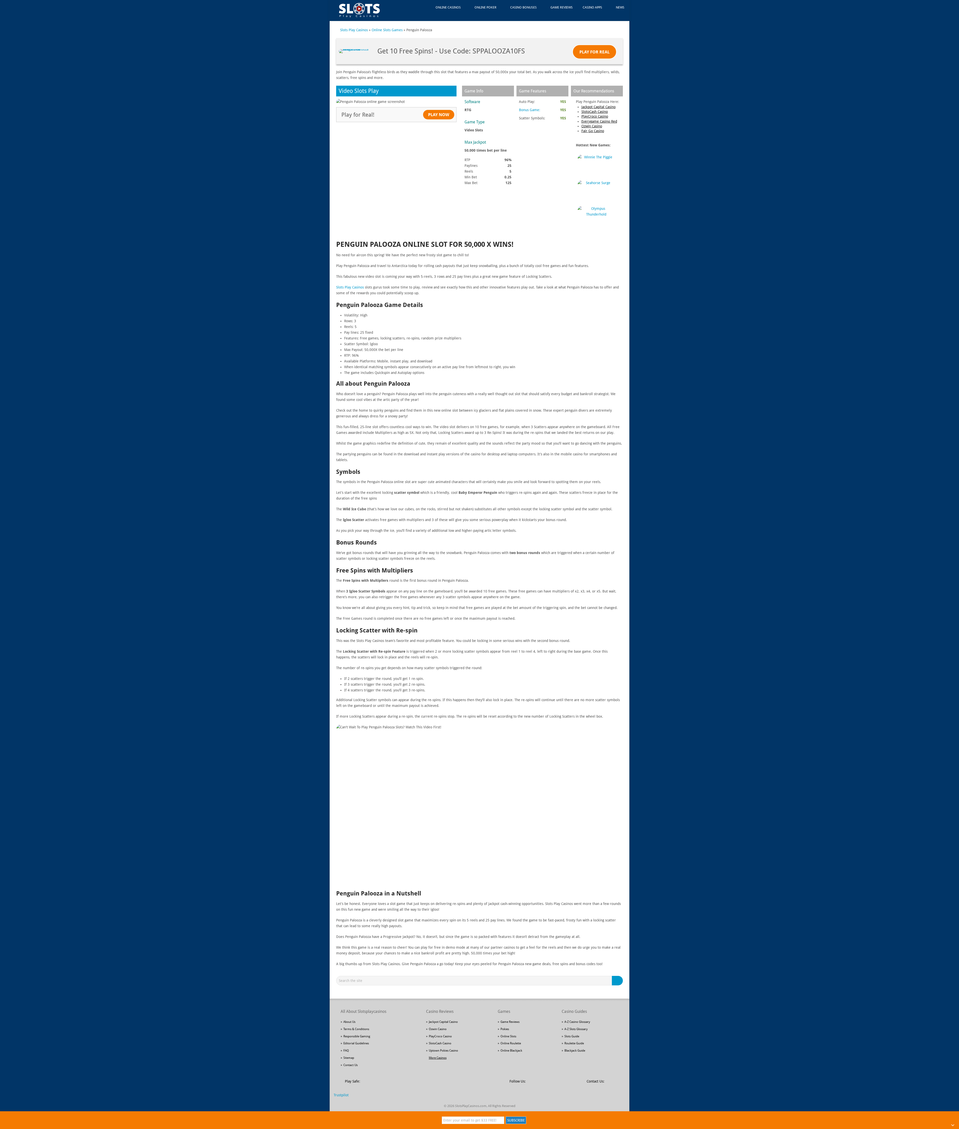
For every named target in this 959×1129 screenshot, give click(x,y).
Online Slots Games (387, 30)
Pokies (504, 1029)
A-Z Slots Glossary (576, 1029)
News (620, 7)
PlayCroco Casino (594, 116)
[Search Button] (618, 980)
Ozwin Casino (591, 126)
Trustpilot (341, 1095)
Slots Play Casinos (354, 30)
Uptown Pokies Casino (443, 1050)
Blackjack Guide (574, 1050)
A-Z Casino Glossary (577, 1022)
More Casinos (438, 1058)
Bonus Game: (529, 110)
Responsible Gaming (356, 1036)
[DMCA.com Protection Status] (402, 1084)
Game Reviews (561, 7)
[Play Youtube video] (479, 804)
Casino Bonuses (523, 7)
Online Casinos (448, 7)
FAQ (346, 1050)
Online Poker (485, 7)
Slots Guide (571, 1036)
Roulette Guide (574, 1043)
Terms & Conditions (356, 1029)
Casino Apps (592, 7)
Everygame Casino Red (599, 121)
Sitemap (348, 1058)
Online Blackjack (511, 1050)
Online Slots (508, 1036)
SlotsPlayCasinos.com (470, 1106)
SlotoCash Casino (594, 112)
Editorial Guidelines (356, 1043)
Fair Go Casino (592, 131)
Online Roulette (510, 1043)
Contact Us (350, 1065)
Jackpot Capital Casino (598, 107)
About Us (349, 1022)
